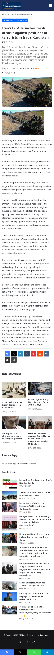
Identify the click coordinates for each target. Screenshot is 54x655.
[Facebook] (7, 353)
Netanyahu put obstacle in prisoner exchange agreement (12, 436)
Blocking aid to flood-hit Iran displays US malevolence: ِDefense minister (33, 596)
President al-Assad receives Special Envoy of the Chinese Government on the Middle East (39, 438)
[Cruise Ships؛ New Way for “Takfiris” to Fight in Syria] (9, 585)
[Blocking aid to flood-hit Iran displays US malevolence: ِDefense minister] (9, 596)
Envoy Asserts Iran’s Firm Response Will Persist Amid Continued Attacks (32, 506)
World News (16, 14)
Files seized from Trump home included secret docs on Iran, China (34, 537)
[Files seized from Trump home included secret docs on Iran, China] (9, 538)
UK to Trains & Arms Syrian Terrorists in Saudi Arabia (12, 405)
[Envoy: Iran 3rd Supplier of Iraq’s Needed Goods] (9, 484)
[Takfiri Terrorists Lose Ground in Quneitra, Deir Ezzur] (9, 495)
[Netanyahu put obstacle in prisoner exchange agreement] (14, 422)
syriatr (6, 68)
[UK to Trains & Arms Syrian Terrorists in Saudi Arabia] (14, 390)
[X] (14, 353)
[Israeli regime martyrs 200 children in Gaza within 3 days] (40, 388)
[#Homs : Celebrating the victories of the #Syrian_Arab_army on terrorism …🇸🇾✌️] (9, 610)
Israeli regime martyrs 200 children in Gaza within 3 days (39, 402)
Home (6, 14)
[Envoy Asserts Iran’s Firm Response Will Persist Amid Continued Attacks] (9, 507)
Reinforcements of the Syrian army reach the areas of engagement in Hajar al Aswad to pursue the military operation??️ (34, 569)
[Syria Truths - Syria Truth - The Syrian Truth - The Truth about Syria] (11, 5)
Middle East (27, 14)
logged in (17, 463)
